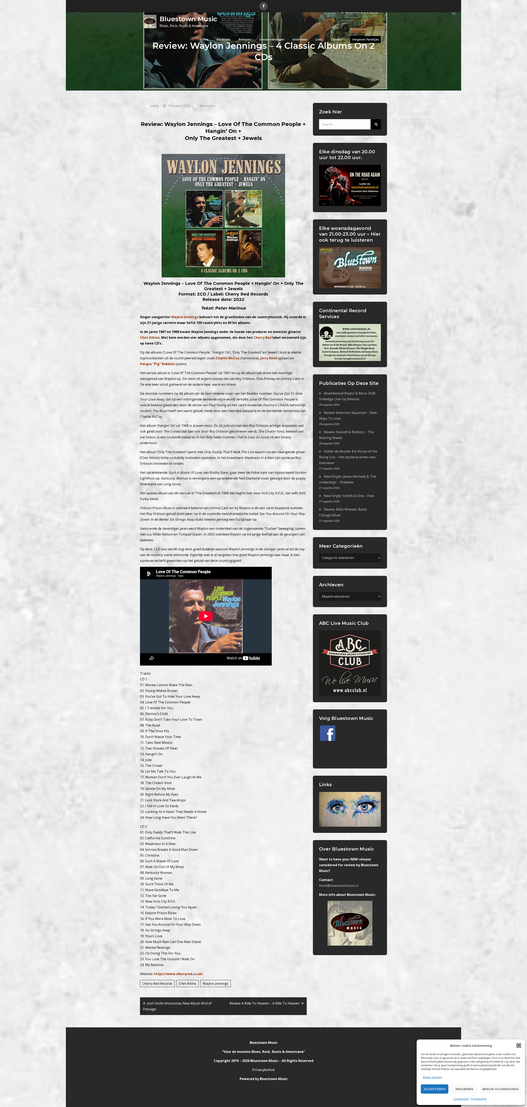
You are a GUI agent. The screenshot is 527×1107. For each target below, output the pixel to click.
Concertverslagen (271, 39)
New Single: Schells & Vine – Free (349, 496)
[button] (519, 1045)
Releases (245, 39)
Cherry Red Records (157, 983)
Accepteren (435, 1089)
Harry (154, 106)
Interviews (300, 39)
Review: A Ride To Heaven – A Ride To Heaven (265, 1003)
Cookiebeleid (461, 1099)
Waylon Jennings (216, 983)
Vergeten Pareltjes (365, 39)
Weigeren (464, 1089)
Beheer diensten (432, 1077)
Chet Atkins (187, 983)
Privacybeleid (478, 1099)
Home (204, 39)
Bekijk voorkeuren (500, 1089)
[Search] (376, 124)
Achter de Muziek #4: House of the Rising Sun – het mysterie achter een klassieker (348, 457)
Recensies (223, 39)
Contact (337, 39)
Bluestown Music (188, 19)
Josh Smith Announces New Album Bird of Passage (177, 1006)
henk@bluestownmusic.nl (338, 885)
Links (319, 39)
